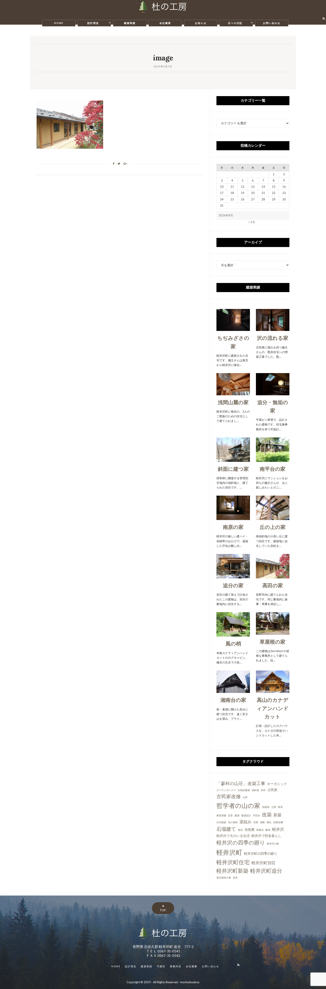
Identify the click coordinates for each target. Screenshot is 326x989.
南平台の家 (272, 469)
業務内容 (175, 966)
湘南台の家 (233, 700)
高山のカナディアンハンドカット (273, 708)
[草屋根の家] (272, 632)
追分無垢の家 (223, 877)
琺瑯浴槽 (278, 822)
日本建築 (221, 822)
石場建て (226, 829)
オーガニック (277, 784)
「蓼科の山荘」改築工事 (240, 783)
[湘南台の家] (233, 690)
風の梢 (233, 643)
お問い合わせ (271, 23)
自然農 (250, 829)
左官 (230, 815)
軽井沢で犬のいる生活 (233, 836)
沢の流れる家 (272, 338)
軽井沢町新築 (232, 870)
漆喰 (262, 822)
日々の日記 (235, 23)
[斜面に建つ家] (233, 459)
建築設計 (246, 815)
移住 (240, 829)
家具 (280, 806)
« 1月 (251, 222)
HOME (58, 23)
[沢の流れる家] (272, 328)
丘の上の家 (273, 527)
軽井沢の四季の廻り (240, 842)
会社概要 (165, 23)
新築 (277, 814)
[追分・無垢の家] (272, 392)
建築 (237, 815)
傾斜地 (255, 790)
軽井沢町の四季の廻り (260, 853)
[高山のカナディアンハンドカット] (273, 690)
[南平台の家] (272, 459)
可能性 (161, 966)
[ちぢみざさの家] (233, 328)
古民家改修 (228, 796)
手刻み (256, 815)
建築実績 (130, 23)
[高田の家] (272, 576)
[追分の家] (233, 576)
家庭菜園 (221, 815)
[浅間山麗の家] (233, 392)
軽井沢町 (229, 852)
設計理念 (93, 23)
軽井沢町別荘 (263, 862)
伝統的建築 (244, 790)
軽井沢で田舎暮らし (266, 836)
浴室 (255, 822)
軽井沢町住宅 (233, 862)
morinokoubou (189, 982)
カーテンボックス (226, 790)
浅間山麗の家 (233, 402)
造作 (235, 877)
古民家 (272, 790)
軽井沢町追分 (266, 870)
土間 (273, 806)
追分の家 (233, 585)
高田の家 (272, 585)
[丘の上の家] (272, 517)
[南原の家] (233, 517)
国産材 (265, 806)
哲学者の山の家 (238, 805)
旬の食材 (233, 822)
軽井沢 (278, 829)
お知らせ (200, 23)
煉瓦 (269, 822)
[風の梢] (233, 634)
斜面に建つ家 (233, 469)
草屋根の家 (272, 642)
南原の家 (233, 527)
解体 (267, 829)
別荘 (263, 790)
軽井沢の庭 (273, 843)
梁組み (245, 821)
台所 (245, 797)
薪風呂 (260, 829)
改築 (267, 814)
